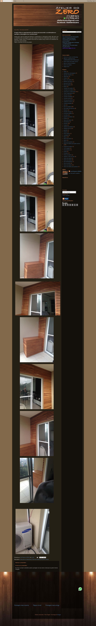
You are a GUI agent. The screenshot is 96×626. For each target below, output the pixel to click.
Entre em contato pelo (68, 42)
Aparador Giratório (68, 75)
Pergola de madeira (68, 146)
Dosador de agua (67, 111)
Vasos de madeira (68, 165)
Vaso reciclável (67, 163)
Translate (67, 195)
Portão (65, 151)
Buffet (65, 86)
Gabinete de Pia (67, 128)
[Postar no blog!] (41, 557)
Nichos (65, 140)
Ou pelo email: (66, 46)
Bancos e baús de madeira (69, 63)
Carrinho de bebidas (68, 96)
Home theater (67, 133)
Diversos (66, 110)
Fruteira (65, 125)
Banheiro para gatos (68, 81)
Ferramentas (66, 121)
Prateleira (66, 153)
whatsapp (76, 42)
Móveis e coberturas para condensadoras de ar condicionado (71, 59)
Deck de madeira (67, 106)
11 (63, 44)
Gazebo (65, 132)
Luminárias (66, 135)
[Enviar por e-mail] (40, 557)
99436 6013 (67, 44)
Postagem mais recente (21, 605)
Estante (65, 118)
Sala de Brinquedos (68, 161)
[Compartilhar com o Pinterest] (45, 557)
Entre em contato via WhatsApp (71, 57)
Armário (65, 78)
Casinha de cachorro (68, 101)
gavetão (65, 130)
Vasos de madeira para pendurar (71, 166)
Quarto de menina (68, 158)
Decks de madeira (68, 65)
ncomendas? (66, 41)
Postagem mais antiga (52, 605)
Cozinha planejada (68, 103)
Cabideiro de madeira (68, 88)
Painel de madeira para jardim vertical (40, 559)
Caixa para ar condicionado (26, 559)
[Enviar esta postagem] (37, 557)
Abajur (65, 71)
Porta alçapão (67, 148)
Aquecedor (66, 76)
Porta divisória (67, 150)
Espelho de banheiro (68, 116)
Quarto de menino (68, 160)
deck (65, 105)
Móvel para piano (67, 138)
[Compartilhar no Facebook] (44, 557)
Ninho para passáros (68, 142)
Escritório (66, 115)
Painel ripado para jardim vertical (71, 61)
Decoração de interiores (69, 108)
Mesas (65, 137)
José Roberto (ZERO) (75, 171)
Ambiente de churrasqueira (69, 73)
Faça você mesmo (68, 120)
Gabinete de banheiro (68, 126)
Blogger (59, 614)
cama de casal (67, 95)
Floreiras (66, 123)
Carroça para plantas (68, 100)
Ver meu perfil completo (74, 173)
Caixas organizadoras (68, 93)
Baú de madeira (67, 85)
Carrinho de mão (67, 98)
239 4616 (74, 45)
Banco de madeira (68, 80)
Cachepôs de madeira (68, 90)
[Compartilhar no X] (42, 557)
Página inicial (37, 605)
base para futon (67, 83)
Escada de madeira (68, 113)
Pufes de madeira (67, 155)
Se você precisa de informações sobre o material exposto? (70, 37)
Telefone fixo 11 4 (67, 45)
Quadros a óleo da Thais (69, 156)
